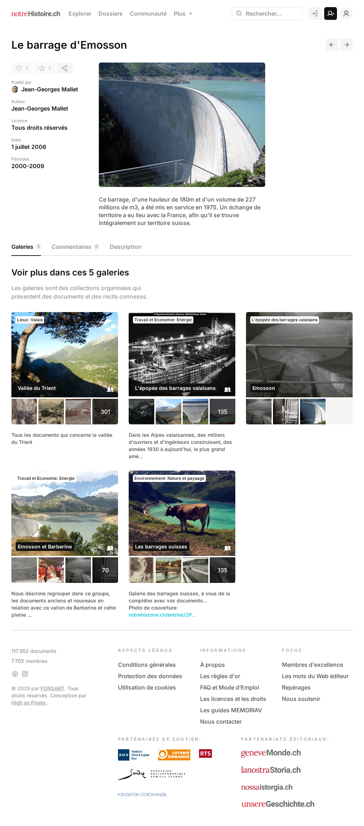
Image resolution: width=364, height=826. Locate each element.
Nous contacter (221, 721)
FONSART (52, 688)
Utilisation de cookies (147, 687)
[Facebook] (14, 673)
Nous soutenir (301, 698)
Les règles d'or (220, 676)
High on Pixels (29, 702)
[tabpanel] (182, 441)
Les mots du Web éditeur (315, 676)
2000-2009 (27, 166)
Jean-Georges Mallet (49, 89)
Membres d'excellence (312, 664)
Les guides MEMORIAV (231, 710)
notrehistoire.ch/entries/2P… (162, 615)
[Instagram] (24, 673)
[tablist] (182, 247)
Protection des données (150, 676)
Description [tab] (125, 246)
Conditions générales (147, 664)
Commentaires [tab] (75, 246)
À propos (212, 664)
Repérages (296, 687)
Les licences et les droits (233, 698)
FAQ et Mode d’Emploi (229, 687)
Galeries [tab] (25, 246)
